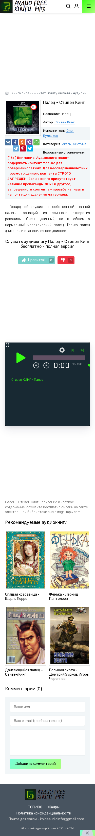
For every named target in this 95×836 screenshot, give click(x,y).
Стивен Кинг (64, 122)
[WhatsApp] (36, 142)
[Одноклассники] (22, 142)
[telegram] (16, 148)
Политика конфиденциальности (43, 813)
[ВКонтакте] (8, 142)
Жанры (53, 807)
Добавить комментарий (35, 764)
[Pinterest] (23, 148)
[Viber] (29, 142)
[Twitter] (30, 148)
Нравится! (40, 260)
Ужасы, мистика (74, 144)
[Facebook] (15, 142)
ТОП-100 (35, 807)
